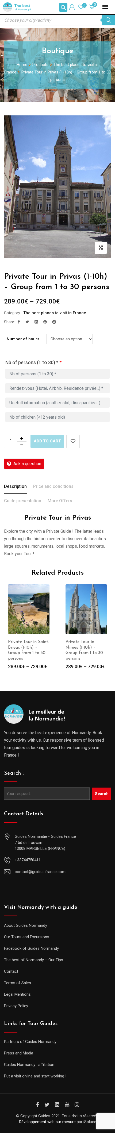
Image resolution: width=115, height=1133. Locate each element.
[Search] (108, 20)
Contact (11, 971)
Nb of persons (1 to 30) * (33, 362)
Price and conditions (53, 486)
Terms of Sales (17, 982)
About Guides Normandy (25, 925)
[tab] (15, 487)
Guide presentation (22, 500)
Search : (14, 773)
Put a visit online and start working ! (35, 1076)
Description (15, 486)
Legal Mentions (17, 994)
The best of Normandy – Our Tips (33, 959)
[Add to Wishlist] (73, 441)
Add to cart (47, 441)
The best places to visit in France (54, 312)
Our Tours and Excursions (26, 937)
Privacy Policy (16, 1005)
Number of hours (23, 339)
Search (102, 793)
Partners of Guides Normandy (30, 1041)
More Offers (60, 500)
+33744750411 (28, 860)
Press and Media (18, 1053)
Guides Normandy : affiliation (29, 1064)
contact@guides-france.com (40, 871)
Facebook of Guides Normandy (31, 948)
